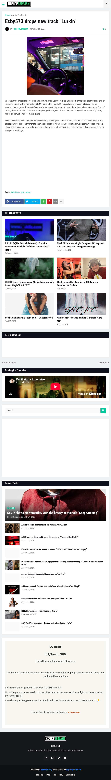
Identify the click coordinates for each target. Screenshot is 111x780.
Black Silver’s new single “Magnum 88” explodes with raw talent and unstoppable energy (81, 245)
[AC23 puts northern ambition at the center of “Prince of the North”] (12, 540)
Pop (48, 775)
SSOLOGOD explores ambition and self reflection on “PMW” (46, 623)
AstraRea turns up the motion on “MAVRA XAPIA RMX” (44, 524)
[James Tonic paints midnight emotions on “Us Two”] (12, 577)
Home (7, 15)
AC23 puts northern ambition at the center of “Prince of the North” (49, 537)
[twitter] (58, 758)
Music (28, 192)
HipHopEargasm (73, 770)
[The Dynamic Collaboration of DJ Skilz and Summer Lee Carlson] (81, 268)
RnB (61, 775)
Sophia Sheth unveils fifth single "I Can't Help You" (29, 317)
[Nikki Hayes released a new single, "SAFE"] (12, 614)
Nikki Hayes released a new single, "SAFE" (39, 611)
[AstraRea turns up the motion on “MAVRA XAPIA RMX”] (12, 528)
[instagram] (46, 758)
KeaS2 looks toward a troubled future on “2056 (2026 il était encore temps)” (54, 549)
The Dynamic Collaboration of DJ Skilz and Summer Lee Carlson (77, 284)
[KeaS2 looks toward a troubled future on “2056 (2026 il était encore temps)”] (12, 553)
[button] (3, 4)
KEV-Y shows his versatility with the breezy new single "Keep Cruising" (52, 513)
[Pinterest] (49, 201)
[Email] (55, 201)
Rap (55, 775)
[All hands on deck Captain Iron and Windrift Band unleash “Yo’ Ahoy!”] (12, 589)
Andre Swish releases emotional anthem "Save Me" (79, 319)
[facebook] (52, 758)
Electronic (70, 775)
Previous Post (10, 362)
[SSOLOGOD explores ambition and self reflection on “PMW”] (12, 626)
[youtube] (65, 758)
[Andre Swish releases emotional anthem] (81, 304)
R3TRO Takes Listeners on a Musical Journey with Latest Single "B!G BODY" (29, 284)
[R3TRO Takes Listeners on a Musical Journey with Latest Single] (29, 268)
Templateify (46, 770)
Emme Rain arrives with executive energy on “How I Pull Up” (47, 598)
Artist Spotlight (19, 15)
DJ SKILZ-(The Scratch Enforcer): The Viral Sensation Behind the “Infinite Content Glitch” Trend (27, 246)
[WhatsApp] (43, 201)
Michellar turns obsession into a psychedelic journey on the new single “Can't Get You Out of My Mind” (62, 563)
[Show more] (61, 201)
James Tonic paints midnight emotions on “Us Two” (43, 574)
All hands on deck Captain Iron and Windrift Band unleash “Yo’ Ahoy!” (50, 586)
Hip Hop (40, 775)
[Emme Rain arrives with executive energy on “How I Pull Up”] (12, 602)
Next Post (103, 362)
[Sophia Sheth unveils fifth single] (29, 304)
